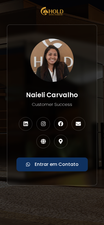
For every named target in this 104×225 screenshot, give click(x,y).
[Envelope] (78, 124)
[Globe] (43, 141)
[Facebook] (61, 124)
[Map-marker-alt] (61, 141)
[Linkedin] (25, 124)
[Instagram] (43, 124)
